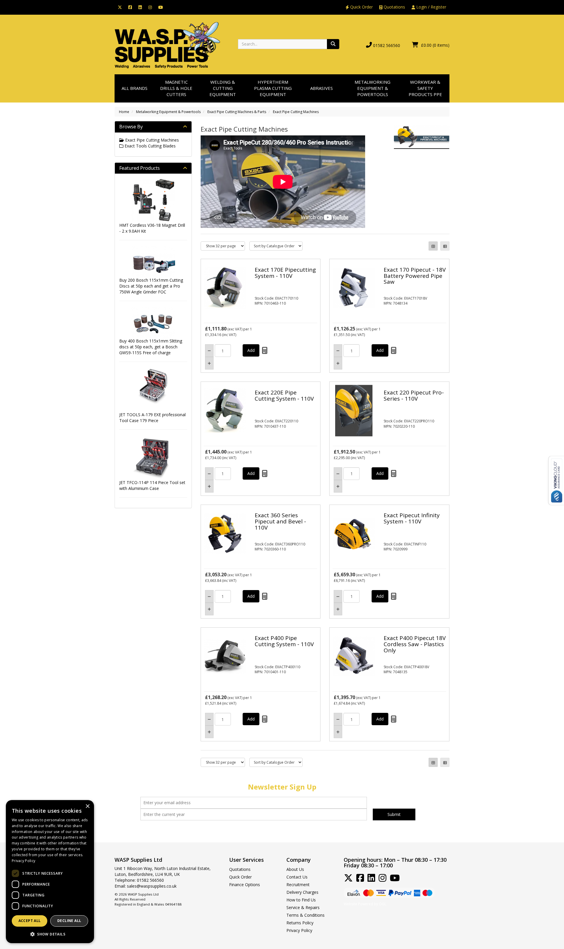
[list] (444, 246)
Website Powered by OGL (365, 903)
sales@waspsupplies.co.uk (152, 886)
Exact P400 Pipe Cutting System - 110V (284, 641)
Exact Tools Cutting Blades (149, 146)
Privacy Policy (299, 930)
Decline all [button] (69, 920)
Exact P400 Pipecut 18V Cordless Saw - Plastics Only (415, 644)
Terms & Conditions (305, 915)
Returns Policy (299, 923)
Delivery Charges (302, 892)
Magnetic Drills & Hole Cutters (176, 88)
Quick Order (361, 7)
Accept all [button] (30, 920)
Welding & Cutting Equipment (222, 88)
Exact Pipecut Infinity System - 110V (412, 518)
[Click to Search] (333, 44)
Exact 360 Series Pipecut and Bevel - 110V (280, 521)
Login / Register (430, 7)
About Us (295, 869)
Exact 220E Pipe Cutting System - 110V (284, 395)
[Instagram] (150, 7)
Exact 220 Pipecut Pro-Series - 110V (414, 395)
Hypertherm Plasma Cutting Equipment (273, 88)
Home (124, 111)
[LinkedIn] (140, 7)
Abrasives (321, 88)
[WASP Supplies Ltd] (167, 45)
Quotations (393, 7)
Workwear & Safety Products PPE (425, 88)
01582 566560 (386, 45)
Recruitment (298, 884)
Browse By (131, 126)
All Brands (134, 88)
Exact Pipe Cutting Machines (296, 111)
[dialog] (50, 871)
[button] (50, 933)
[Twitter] (120, 7)
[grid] (433, 246)
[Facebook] (130, 7)
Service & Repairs (303, 907)
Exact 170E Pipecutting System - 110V (285, 273)
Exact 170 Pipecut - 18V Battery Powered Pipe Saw (415, 276)
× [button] (87, 806)
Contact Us (297, 877)
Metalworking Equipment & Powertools (372, 88)
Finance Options (244, 884)
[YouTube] (160, 7)
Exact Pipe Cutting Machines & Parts (236, 111)
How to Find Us (301, 900)
